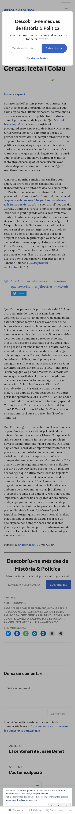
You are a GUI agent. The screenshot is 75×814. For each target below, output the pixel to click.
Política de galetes (27, 800)
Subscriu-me (54, 48)
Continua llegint (37, 58)
